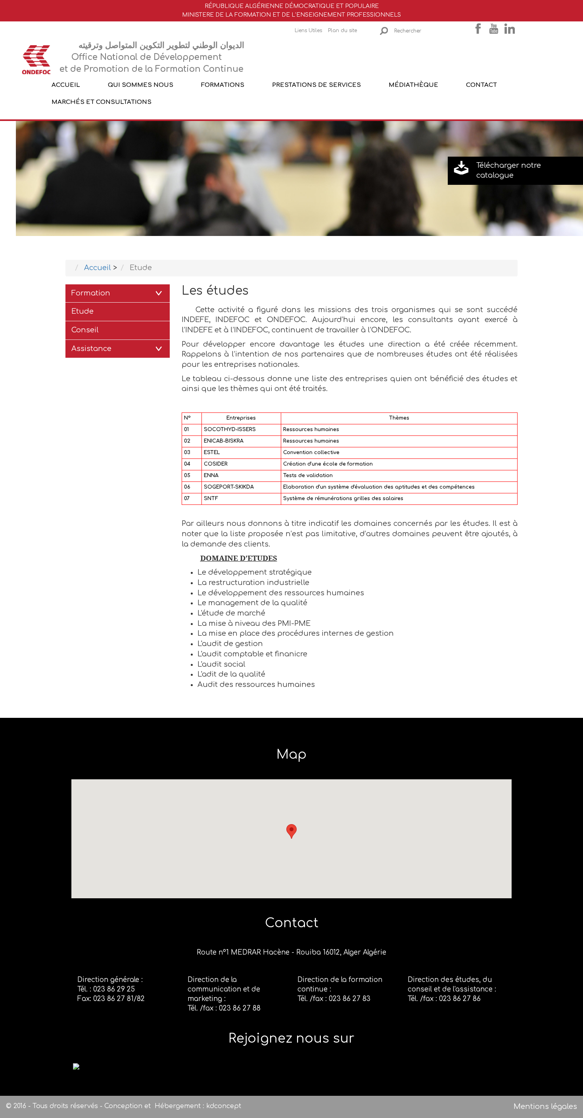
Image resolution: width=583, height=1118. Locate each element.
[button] (291, 831)
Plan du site (342, 30)
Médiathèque (413, 84)
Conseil (85, 330)
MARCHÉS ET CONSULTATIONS (102, 102)
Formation (90, 293)
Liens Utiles (308, 30)
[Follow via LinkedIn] (76, 1066)
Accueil (66, 84)
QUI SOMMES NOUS (140, 84)
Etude (82, 311)
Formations (222, 84)
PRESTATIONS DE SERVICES (316, 84)
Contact (481, 84)
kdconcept (223, 1106)
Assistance (91, 349)
